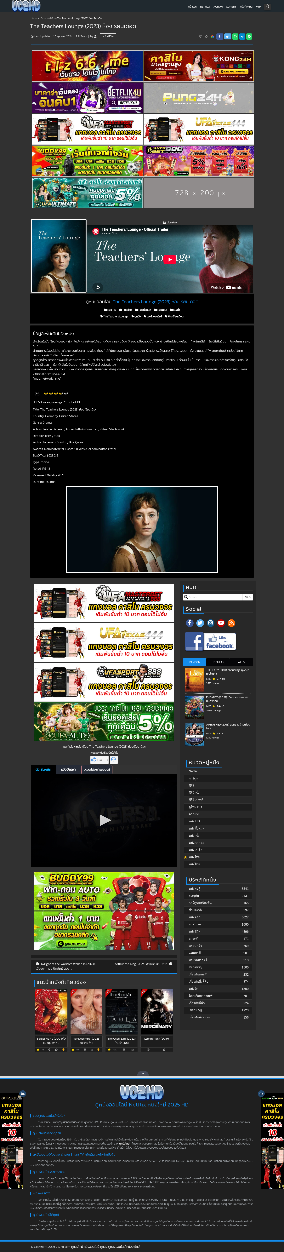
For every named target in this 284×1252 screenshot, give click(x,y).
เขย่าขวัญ (195, 1010)
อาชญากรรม (198, 924)
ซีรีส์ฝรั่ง (194, 792)
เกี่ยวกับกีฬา (197, 1003)
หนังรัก (193, 988)
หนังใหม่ (194, 857)
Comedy (231, 6)
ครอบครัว (195, 945)
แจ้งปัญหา (68, 769)
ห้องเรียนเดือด (175, 316)
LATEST (241, 662)
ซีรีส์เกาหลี (196, 799)
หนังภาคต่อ (196, 842)
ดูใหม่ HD (195, 807)
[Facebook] (190, 623)
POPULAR (218, 662)
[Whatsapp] (235, 36)
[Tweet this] (227, 36)
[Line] (249, 36)
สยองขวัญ (195, 967)
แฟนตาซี (195, 953)
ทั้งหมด (44, 18)
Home (34, 18)
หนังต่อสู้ (194, 888)
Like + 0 (102, 760)
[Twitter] (200, 623)
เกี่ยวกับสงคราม (199, 1017)
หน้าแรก (192, 6)
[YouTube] (221, 623)
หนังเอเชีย (195, 850)
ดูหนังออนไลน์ (154, 316)
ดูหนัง (137, 316)
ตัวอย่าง (194, 814)
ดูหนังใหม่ (124, 1143)
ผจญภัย (194, 895)
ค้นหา (248, 597)
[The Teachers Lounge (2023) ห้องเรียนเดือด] (212, 36)
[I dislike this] (114, 760)
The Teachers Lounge (115, 316)
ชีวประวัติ (195, 910)
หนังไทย (194, 864)
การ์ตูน (193, 778)
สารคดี (193, 938)
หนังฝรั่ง (162, 310)
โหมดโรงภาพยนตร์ (96, 769)
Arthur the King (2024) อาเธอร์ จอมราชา (141, 964)
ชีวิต (52, 18)
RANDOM (194, 662)
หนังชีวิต (108, 36)
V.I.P (258, 6)
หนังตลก (194, 917)
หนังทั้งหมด (246, 6)
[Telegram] (242, 36)
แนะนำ (176, 310)
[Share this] (219, 36)
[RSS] (231, 623)
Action (218, 6)
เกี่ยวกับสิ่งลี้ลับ (198, 981)
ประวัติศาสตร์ (198, 960)
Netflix (205, 6)
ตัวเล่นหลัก (43, 769)
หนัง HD (111, 310)
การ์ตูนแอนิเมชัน (200, 903)
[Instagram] (210, 623)
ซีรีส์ (192, 785)
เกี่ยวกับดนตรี (198, 974)
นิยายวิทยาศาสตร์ (201, 995)
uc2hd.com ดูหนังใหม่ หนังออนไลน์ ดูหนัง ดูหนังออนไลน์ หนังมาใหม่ (98, 1246)
